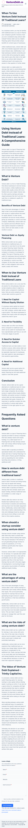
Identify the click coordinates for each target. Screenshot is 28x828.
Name (5, 769)
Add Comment (7, 785)
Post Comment (7, 805)
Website (5, 779)
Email (5, 774)
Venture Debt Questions (8, 25)
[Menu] (25, 3)
